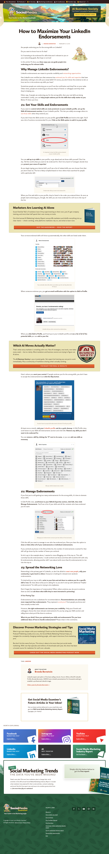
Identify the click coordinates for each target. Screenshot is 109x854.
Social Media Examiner (22, 12)
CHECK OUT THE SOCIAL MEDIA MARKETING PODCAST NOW (54, 652)
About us (48, 812)
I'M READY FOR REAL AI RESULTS (53, 366)
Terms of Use (18, 822)
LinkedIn (28, 661)
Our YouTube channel (51, 820)
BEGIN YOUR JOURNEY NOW (85, 14)
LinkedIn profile (49, 428)
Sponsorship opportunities (53, 833)
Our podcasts (49, 817)
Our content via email (52, 815)
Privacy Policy (26, 822)
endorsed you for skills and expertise (68, 77)
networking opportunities (72, 73)
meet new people (72, 571)
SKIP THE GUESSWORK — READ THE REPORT (54, 227)
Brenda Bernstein (43, 671)
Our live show (49, 823)
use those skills (26, 114)
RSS (47, 836)
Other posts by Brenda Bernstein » (38, 685)
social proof (62, 602)
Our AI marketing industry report (55, 830)
